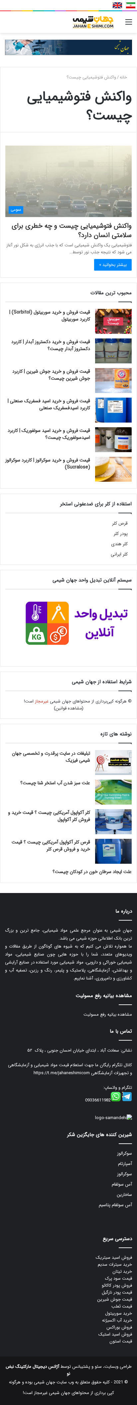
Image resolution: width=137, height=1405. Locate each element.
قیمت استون (120, 1341)
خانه (124, 77)
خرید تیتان (122, 1271)
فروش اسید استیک (115, 1334)
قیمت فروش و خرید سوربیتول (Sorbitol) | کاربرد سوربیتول (49, 316)
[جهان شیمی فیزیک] (93, 22)
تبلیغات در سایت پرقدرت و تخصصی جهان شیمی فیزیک (51, 757)
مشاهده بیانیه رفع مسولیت (107, 1014)
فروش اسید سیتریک (114, 1257)
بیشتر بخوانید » (113, 264)
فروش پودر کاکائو (117, 1285)
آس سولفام (122, 1184)
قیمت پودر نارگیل (117, 1292)
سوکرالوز (124, 1153)
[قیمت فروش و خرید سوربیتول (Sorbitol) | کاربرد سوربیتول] (113, 321)
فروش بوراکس (119, 1327)
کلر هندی (119, 544)
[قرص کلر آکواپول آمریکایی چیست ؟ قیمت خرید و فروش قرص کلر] (113, 851)
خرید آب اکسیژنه (117, 1320)
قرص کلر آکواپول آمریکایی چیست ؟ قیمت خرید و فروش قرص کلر (51, 845)
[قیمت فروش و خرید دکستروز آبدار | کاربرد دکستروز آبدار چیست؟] (113, 350)
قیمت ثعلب (121, 1306)
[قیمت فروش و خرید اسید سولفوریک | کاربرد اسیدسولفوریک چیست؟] (113, 439)
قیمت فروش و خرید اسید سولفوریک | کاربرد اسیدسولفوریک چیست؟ (49, 434)
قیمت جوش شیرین (114, 1299)
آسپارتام (125, 1163)
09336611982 (98, 1100)
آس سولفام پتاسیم (115, 1205)
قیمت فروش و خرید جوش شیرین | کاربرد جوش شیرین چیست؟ (51, 375)
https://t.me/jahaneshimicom (62, 1073)
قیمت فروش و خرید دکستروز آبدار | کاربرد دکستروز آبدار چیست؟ (50, 345)
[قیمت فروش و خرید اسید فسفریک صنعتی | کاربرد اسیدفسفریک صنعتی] (113, 410)
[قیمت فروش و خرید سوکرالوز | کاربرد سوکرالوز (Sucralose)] (113, 469)
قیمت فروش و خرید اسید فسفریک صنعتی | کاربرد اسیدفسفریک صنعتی (49, 404)
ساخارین (124, 1194)
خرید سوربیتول (118, 1313)
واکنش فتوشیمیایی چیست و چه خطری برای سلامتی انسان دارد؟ (72, 230)
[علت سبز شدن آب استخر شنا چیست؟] (113, 792)
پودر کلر (121, 533)
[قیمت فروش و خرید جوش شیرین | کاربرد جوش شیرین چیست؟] (113, 380)
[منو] (128, 24)
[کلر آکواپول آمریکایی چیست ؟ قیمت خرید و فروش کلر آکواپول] (113, 821)
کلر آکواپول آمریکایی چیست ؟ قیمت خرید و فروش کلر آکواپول (49, 816)
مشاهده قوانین (69, 708)
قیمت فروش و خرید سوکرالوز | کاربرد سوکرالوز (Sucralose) (47, 463)
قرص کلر (120, 523)
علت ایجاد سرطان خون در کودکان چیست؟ (92, 871)
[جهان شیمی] (68, 47)
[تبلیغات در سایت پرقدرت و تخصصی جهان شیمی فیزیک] (113, 762)
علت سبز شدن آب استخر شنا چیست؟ (55, 783)
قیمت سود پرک (118, 1278)
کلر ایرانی (119, 554)
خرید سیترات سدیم (115, 1264)
